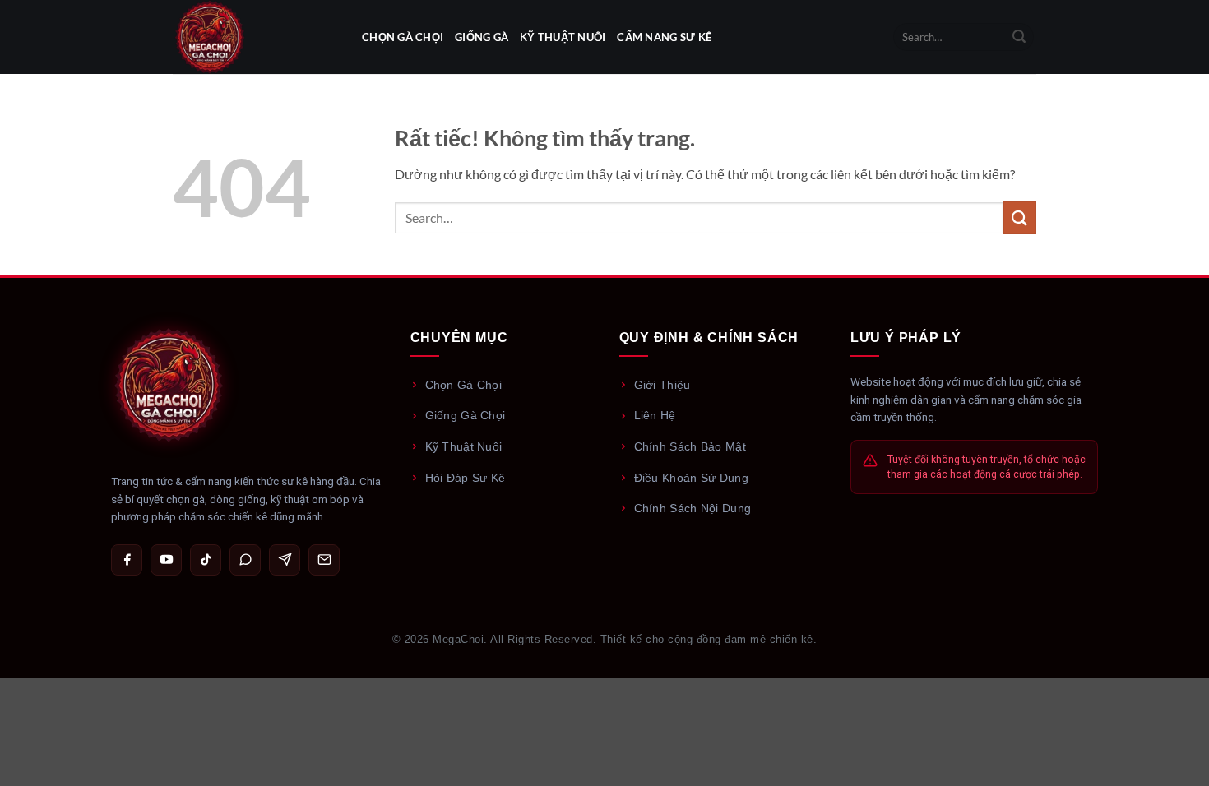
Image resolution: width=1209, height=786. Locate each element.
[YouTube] (166, 560)
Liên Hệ (655, 415)
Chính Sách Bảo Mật (690, 446)
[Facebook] (126, 560)
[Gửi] (1019, 37)
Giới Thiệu (662, 384)
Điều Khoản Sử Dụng (691, 477)
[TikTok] (205, 560)
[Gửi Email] (324, 560)
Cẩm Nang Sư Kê (664, 37)
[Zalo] (245, 560)
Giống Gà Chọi (465, 415)
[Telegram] (284, 560)
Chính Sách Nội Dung (693, 508)
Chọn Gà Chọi (402, 37)
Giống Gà (481, 37)
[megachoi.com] (255, 37)
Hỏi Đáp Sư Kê (465, 477)
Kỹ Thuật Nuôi (562, 37)
